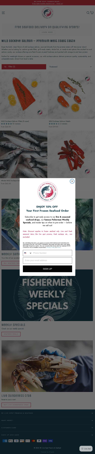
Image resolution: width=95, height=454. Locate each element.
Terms (59, 247)
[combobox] (27, 253)
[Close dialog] (72, 181)
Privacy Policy (51, 247)
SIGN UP (47, 269)
